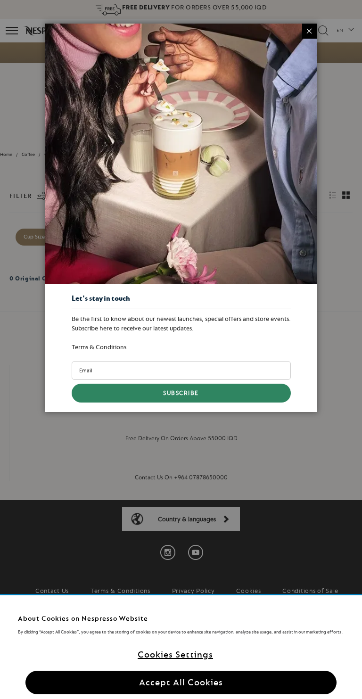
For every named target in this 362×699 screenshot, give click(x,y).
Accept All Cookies (181, 682)
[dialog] (181, 349)
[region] (181, 647)
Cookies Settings (175, 654)
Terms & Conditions (99, 347)
